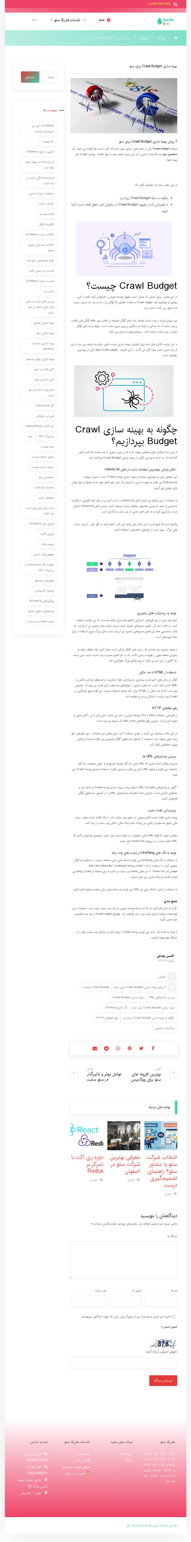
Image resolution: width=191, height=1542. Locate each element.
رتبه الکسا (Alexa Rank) (39, 426)
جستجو (30, 77)
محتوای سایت (46, 497)
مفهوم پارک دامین (44, 554)
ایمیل (137, 1290)
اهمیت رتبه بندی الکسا (41, 271)
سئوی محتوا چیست (43, 457)
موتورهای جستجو (44, 580)
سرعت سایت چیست (42, 467)
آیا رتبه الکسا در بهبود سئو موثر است (40, 165)
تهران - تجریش (31, 1493)
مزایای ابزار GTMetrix (41, 524)
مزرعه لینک (48, 544)
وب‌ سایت (100, 1290)
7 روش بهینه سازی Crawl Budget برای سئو (140, 987)
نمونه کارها (126, 1454)
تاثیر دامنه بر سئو (44, 379)
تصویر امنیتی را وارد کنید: (161, 1351)
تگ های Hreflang (116, 1007)
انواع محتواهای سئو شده (40, 260)
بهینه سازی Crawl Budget (127, 997)
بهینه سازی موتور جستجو (40, 359)
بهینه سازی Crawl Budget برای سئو (153, 1007)
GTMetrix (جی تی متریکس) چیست (43, 128)
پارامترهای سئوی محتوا (41, 611)
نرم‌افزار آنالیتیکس (44, 590)
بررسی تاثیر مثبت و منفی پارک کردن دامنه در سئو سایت (40, 307)
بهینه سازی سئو (45, 333)
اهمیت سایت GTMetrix (40, 281)
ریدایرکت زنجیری (164, 1028)
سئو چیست (47, 446)
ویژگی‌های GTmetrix (41, 601)
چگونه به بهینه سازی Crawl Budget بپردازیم (148, 1018)
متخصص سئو (46, 477)
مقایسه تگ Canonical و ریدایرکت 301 (39, 567)
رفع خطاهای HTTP (107, 1018)
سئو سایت (83, 1454)
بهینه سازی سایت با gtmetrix (43, 346)
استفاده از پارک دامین (41, 193)
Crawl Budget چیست (96, 987)
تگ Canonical (45, 405)
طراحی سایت (81, 1460)
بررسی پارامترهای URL (161, 997)
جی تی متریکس (45, 416)
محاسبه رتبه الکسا (44, 487)
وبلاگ (128, 1460)
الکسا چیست (47, 214)
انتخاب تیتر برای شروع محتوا (41, 248)
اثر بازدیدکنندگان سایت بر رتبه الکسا (40, 181)
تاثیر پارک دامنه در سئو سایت (41, 393)
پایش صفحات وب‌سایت (40, 621)
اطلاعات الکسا (46, 204)
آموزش (162, 977)
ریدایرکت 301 (46, 436)
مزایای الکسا (47, 534)
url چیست (48, 141)
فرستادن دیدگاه (163, 1380)
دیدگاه (172, 1236)
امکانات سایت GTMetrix (39, 234)
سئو (30, 436)
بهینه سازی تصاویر (44, 323)
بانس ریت (48, 291)
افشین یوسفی (165, 955)
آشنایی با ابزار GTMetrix (40, 152)
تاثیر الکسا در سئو (44, 369)
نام (174, 1290)
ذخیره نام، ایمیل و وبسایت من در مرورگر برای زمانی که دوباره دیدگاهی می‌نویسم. (126, 1316)
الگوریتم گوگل (46, 224)
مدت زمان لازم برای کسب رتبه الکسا (40, 511)
